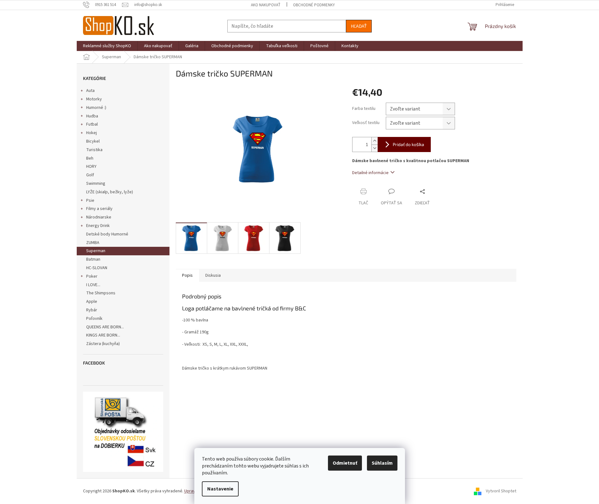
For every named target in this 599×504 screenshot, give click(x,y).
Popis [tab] (187, 275)
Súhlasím (382, 463)
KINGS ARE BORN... (103, 335)
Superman (95, 251)
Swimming (95, 183)
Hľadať (359, 26)
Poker (91, 276)
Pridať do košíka (408, 144)
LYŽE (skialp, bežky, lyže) (109, 192)
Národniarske (98, 217)
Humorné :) (96, 108)
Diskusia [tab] (213, 275)
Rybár (91, 310)
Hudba (92, 116)
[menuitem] (107, 46)
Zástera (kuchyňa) (103, 344)
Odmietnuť (345, 463)
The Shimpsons (100, 293)
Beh (89, 158)
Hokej (91, 133)
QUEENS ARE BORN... (105, 327)
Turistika (94, 150)
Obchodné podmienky (314, 5)
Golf (90, 175)
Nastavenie (220, 488)
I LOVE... (93, 285)
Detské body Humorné (107, 234)
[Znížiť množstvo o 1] (374, 148)
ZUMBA (92, 243)
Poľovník (94, 318)
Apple (91, 301)
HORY (91, 166)
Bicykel (93, 141)
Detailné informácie (370, 173)
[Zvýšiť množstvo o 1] (374, 140)
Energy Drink (98, 226)
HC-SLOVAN (96, 268)
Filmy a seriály (99, 209)
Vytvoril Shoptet (501, 491)
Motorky (94, 99)
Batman (93, 259)
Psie (90, 200)
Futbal (92, 124)
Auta (90, 91)
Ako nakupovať (265, 5)
